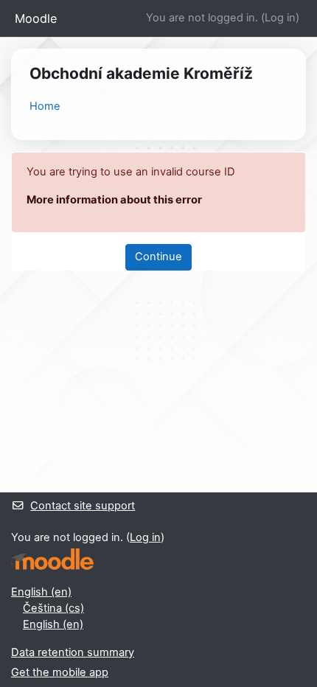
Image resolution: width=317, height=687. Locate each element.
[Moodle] (52, 559)
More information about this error (114, 199)
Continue (158, 256)
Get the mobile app (59, 672)
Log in (280, 17)
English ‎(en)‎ (41, 592)
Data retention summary (72, 652)
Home (44, 106)
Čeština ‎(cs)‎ (53, 608)
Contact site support (82, 505)
